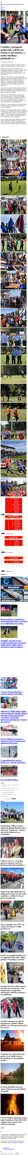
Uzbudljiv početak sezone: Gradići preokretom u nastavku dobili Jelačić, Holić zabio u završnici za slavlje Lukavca (13, 644)
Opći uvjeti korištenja (9, 1149)
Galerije (21, 4)
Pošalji (14, 798)
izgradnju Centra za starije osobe (10, 788)
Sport (12, 4)
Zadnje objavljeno (5, 604)
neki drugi (5, 796)
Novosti (8, 4)
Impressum (6, 1147)
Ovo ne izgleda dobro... (10, 780)
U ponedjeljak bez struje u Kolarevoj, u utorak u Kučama (13, 761)
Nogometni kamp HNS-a (8, 792)
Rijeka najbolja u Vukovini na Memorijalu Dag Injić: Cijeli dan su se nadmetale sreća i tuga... (14, 621)
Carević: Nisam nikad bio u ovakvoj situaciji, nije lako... (12, 693)
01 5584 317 (20, 1142)
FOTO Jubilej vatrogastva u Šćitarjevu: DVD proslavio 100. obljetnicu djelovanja (13, 741)
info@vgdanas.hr (12, 1142)
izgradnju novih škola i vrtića (9, 794)
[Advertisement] (14, 663)
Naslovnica (3, 4)
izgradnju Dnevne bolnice (8, 790)
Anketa (2, 783)
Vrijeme (3, 1127)
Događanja (16, 4)
